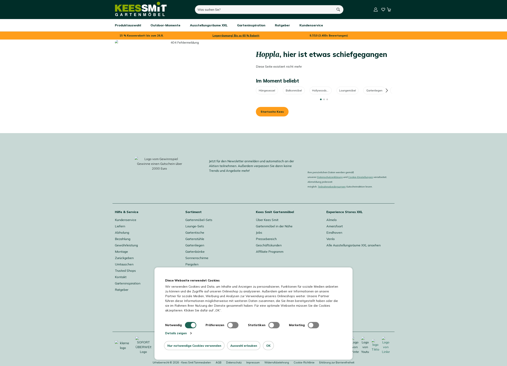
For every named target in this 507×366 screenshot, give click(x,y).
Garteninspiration (127, 283)
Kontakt (121, 277)
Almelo (331, 220)
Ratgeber (121, 290)
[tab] (321, 99)
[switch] (232, 325)
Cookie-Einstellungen (360, 177)
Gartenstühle (194, 239)
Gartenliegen (374, 90)
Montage (121, 252)
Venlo (330, 239)
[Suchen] (338, 9)
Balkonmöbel (294, 90)
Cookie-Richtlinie (304, 362)
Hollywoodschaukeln (322, 90)
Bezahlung (122, 239)
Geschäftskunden (269, 245)
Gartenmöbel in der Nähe (274, 226)
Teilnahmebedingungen (332, 186)
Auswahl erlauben (243, 346)
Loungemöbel (347, 90)
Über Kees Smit (267, 220)
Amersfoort (334, 226)
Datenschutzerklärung (330, 177)
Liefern (120, 226)
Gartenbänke (195, 252)
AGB (218, 362)
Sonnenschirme (196, 258)
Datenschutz (234, 362)
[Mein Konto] (376, 9)
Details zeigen (176, 333)
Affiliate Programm (269, 252)
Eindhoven (334, 232)
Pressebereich (266, 239)
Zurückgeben (124, 258)
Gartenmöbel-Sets (198, 220)
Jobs (259, 232)
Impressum (253, 362)
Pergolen (191, 264)
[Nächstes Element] (386, 90)
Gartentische (194, 232)
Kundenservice (125, 220)
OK (268, 346)
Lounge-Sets (194, 226)
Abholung (122, 232)
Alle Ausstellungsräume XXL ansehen (353, 245)
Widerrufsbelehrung (276, 362)
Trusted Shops (125, 271)
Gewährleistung (126, 245)
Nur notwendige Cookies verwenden (194, 346)
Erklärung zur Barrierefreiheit (336, 362)
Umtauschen (124, 264)
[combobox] (264, 9)
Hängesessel (267, 90)
